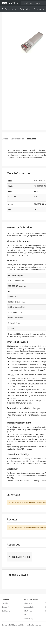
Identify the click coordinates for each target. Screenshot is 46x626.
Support (24, 9)
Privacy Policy (28, 619)
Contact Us (5, 607)
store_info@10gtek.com (18, 336)
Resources (31, 138)
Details (5, 138)
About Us (5, 603)
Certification (6, 611)
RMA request (28, 615)
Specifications (17, 138)
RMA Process (28, 611)
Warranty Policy (29, 607)
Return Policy (28, 603)
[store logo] (10, 3)
